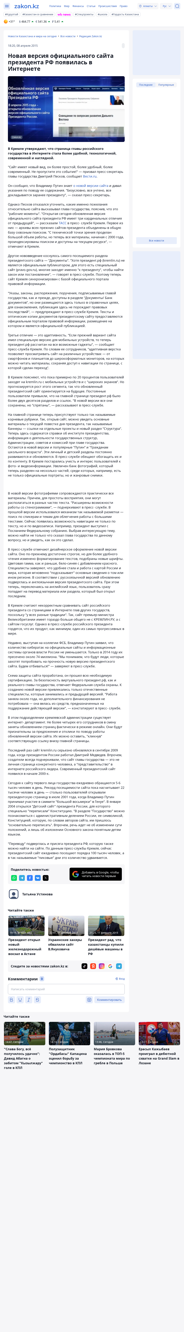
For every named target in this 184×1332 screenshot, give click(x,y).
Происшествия (107, 6)
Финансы (78, 6)
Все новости (67, 36)
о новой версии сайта (91, 185)
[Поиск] (177, 6)
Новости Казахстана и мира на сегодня (32, 36)
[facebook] (30, 878)
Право (123, 6)
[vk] (37, 878)
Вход (122, 978)
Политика (55, 6)
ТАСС (62, 223)
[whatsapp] (14, 878)
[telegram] (22, 878)
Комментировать (109, 1000)
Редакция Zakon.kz (90, 36)
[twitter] (45, 878)
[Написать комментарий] (66, 989)
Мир (67, 6)
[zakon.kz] (26, 6)
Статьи (91, 6)
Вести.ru (89, 176)
